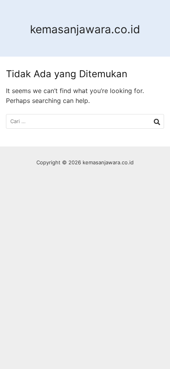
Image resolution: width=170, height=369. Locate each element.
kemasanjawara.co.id (85, 29)
